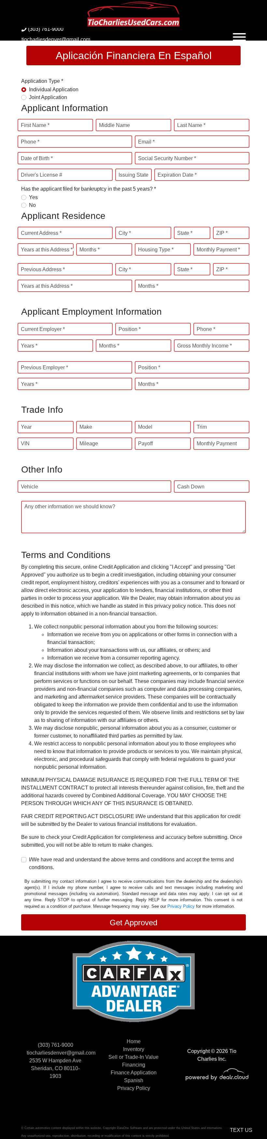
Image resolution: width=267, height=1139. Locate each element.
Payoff (145, 443)
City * (125, 233)
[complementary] (247, 1119)
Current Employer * (43, 329)
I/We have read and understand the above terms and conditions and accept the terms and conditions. (131, 863)
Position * (130, 329)
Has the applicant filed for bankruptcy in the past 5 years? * (88, 189)
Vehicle (29, 486)
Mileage (88, 443)
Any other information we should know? (69, 506)
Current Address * (41, 233)
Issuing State (133, 175)
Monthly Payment (217, 443)
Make (85, 427)
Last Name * (191, 125)
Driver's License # (41, 175)
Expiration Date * (177, 175)
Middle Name (114, 125)
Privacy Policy (181, 906)
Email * (146, 142)
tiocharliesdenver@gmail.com (55, 39)
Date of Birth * (37, 158)
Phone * (30, 142)
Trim (202, 427)
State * (184, 233)
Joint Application (48, 97)
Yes (33, 197)
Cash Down (190, 486)
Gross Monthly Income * (204, 345)
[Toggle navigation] (239, 34)
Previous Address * (43, 269)
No (32, 205)
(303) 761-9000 (45, 29)
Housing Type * (156, 249)
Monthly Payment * (218, 249)
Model (145, 427)
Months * (89, 249)
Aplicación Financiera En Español (134, 55)
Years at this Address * (47, 249)
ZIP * (222, 233)
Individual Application (53, 89)
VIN (25, 443)
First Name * (35, 125)
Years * (29, 345)
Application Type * (42, 81)
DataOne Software (129, 1128)
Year (26, 427)
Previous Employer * (44, 367)
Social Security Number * (167, 158)
